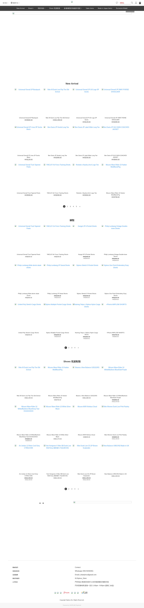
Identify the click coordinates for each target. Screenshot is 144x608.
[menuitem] (64, 206)
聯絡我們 (15, 567)
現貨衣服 (41, 8)
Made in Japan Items (105, 8)
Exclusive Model (121, 8)
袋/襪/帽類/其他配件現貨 (72, 8)
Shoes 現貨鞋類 (54, 8)
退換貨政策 (16, 571)
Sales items (90, 8)
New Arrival (20, 8)
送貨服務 (15, 575)
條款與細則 (16, 578)
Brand (30, 8)
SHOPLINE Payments (75, 605)
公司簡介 (15, 582)
